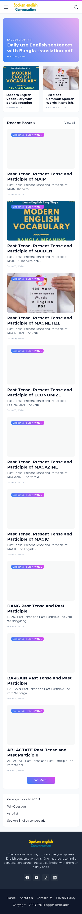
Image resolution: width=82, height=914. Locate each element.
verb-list (12, 813)
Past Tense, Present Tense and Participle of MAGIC (39, 537)
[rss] (54, 877)
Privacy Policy (65, 898)
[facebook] (27, 877)
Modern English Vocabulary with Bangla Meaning (19, 98)
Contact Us (44, 898)
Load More (39, 780)
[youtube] (36, 877)
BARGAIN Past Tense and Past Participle (39, 681)
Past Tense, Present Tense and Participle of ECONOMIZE (39, 392)
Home (11, 898)
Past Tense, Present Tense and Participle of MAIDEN (39, 248)
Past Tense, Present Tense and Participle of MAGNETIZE (39, 321)
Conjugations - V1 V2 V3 (23, 799)
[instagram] (45, 877)
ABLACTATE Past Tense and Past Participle (36, 752)
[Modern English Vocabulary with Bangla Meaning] (21, 78)
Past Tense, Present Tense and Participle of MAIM (39, 177)
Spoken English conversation (27, 820)
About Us (26, 898)
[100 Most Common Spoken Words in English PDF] (61, 78)
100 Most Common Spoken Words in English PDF (60, 99)
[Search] (76, 7)
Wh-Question (16, 806)
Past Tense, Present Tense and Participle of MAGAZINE (39, 465)
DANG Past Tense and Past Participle (35, 609)
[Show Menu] (6, 7)
